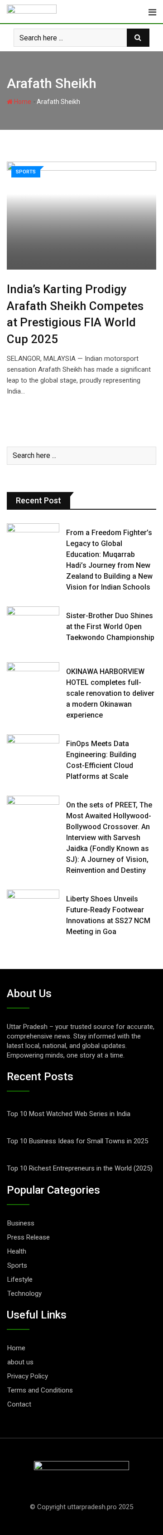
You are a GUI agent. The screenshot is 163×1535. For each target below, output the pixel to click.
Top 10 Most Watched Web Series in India (68, 1114)
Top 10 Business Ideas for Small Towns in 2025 (77, 1141)
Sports (17, 1265)
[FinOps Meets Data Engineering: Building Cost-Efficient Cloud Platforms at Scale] (33, 755)
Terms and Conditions (40, 1390)
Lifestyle (20, 1279)
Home (22, 101)
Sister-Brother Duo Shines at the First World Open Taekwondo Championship (110, 626)
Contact (19, 1404)
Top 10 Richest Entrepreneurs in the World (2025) (80, 1168)
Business (20, 1223)
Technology (24, 1293)
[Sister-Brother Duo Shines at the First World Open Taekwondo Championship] (33, 627)
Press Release (28, 1237)
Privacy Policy (27, 1376)
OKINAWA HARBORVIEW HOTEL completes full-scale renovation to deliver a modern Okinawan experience (110, 693)
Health (16, 1251)
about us (20, 1362)
